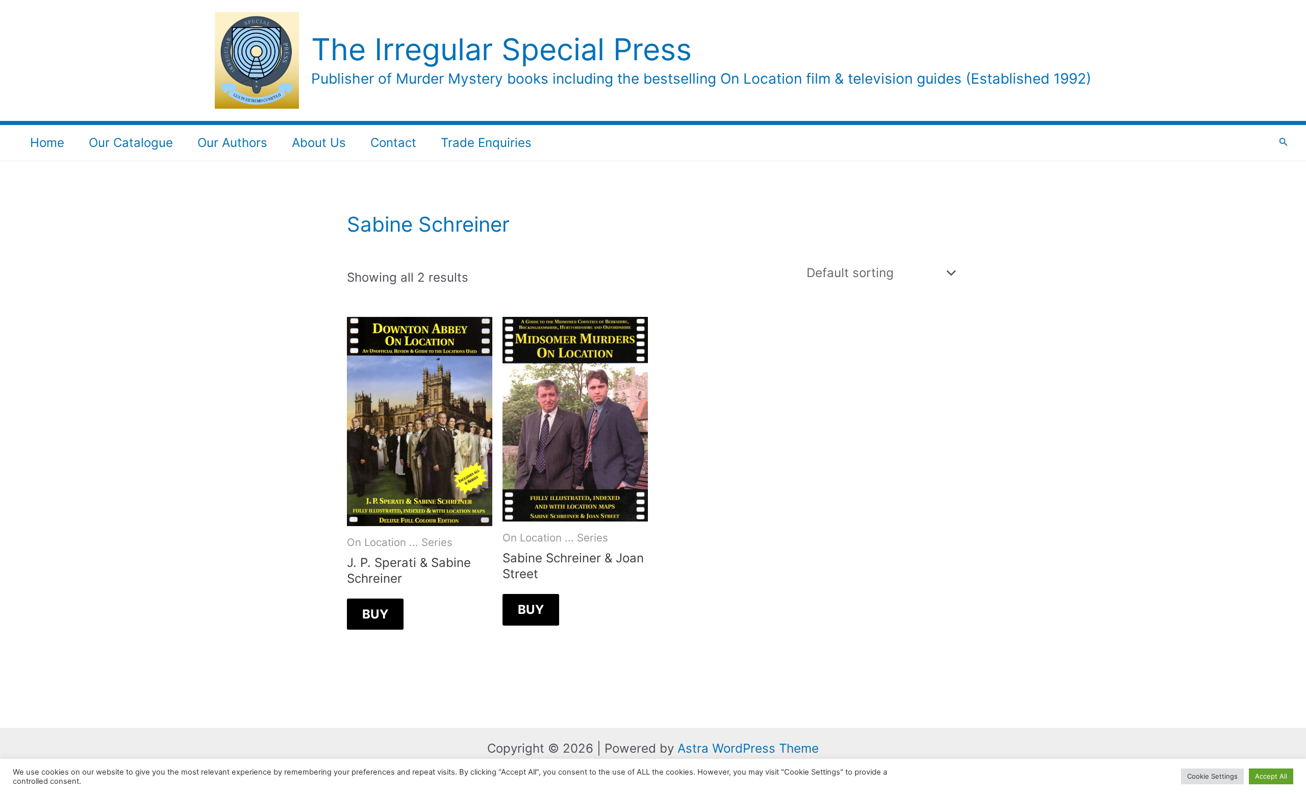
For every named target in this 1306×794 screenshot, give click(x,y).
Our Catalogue (131, 142)
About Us (319, 142)
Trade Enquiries (486, 142)
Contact (393, 142)
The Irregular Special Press (501, 49)
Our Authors (232, 142)
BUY (375, 614)
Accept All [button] (1271, 776)
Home (47, 142)
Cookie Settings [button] (1212, 776)
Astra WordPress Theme (748, 748)
